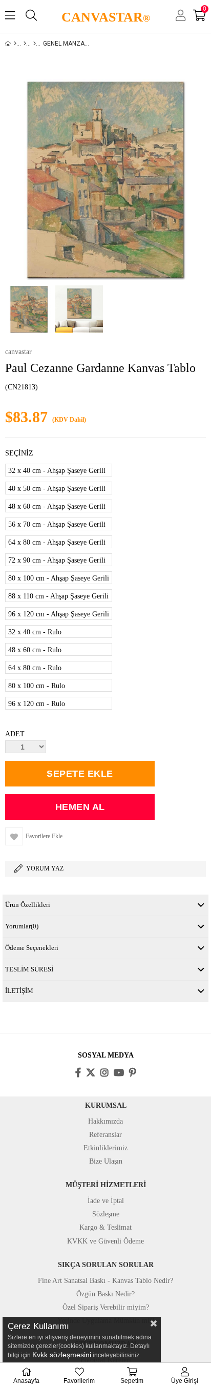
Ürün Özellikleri (27, 904)
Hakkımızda (105, 1121)
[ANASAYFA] (15, 43)
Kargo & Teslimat (105, 1227)
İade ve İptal (106, 1201)
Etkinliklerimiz (105, 1148)
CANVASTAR (105, 17)
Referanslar (105, 1134)
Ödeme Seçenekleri (31, 947)
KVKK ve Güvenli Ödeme (105, 1241)
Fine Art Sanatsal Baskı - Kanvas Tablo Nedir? (105, 1281)
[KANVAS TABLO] (25, 43)
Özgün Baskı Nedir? (105, 1294)
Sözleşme (105, 1214)
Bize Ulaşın (105, 1161)
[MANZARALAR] (34, 43)
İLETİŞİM (19, 991)
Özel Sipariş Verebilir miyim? (105, 1307)
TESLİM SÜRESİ (29, 969)
